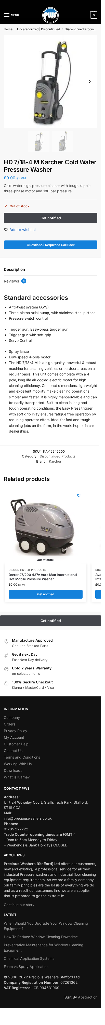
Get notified (45, 594)
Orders (9, 724)
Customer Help (16, 744)
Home (8, 29)
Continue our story (19, 904)
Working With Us (18, 764)
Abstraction (87, 997)
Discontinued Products (81, 29)
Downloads (13, 770)
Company (12, 717)
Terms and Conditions (22, 757)
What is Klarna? (17, 777)
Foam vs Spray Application (26, 966)
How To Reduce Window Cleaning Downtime (41, 937)
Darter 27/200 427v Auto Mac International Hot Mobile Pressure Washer (43, 577)
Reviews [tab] (14, 281)
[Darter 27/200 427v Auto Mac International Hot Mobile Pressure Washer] (43, 526)
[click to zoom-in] (50, 81)
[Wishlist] (79, 495)
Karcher (55, 461)
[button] (93, 15)
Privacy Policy (15, 731)
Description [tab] (14, 269)
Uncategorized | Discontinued (38, 29)
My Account (14, 737)
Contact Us (13, 750)
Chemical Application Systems (29, 958)
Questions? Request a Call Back (51, 245)
